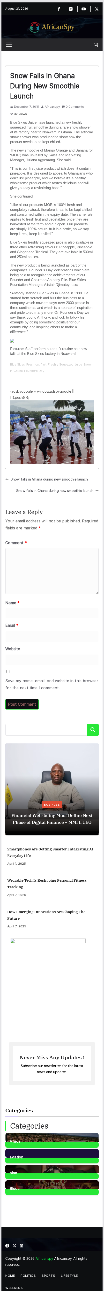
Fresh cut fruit (36, 364)
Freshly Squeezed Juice (65, 364)
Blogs (15, 1188)
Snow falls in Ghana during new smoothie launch (49, 479)
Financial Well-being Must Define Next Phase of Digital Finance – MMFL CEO (52, 819)
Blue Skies (17, 364)
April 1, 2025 (16, 863)
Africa (15, 1141)
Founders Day (34, 371)
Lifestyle (69, 1275)
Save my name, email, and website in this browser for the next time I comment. (51, 684)
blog (13, 1172)
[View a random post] (96, 44)
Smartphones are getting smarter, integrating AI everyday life (50, 852)
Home (10, 1275)
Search (93, 729)
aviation (16, 1157)
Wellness (14, 1288)
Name (12, 602)
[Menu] (9, 44)
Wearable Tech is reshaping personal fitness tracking (47, 883)
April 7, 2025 (16, 895)
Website (12, 648)
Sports (48, 1275)
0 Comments (75, 106)
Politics (28, 1275)
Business (52, 804)
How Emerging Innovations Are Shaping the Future (46, 915)
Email (11, 625)
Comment (16, 542)
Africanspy (52, 106)
